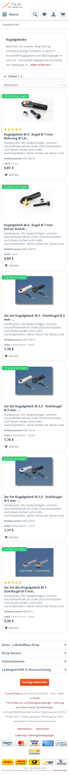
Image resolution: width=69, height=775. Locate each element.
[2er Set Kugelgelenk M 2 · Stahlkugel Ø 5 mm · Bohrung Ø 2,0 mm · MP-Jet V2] (34, 290)
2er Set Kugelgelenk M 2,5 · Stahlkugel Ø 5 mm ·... (33, 408)
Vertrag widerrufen (34, 682)
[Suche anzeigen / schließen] (35, 14)
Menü (13, 14)
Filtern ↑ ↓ (15, 76)
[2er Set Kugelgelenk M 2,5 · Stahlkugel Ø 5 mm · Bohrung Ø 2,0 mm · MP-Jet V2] (34, 381)
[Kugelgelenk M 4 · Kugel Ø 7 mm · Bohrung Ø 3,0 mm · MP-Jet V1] (34, 109)
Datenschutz (24, 728)
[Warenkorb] (63, 14)
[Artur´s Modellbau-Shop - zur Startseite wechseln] (13, 5)
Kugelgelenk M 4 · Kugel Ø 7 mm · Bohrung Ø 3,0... (29, 136)
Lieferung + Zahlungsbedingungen (34, 735)
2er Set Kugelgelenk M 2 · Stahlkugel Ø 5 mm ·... (34, 317)
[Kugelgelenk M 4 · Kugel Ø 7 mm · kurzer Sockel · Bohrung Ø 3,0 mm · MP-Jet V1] (34, 200)
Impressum (42, 728)
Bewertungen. (61, 770)
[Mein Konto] (53, 14)
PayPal (36, 698)
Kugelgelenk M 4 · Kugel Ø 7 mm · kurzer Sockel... (29, 227)
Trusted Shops (12, 693)
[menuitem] (10, 14)
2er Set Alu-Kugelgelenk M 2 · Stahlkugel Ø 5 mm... (26, 589)
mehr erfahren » (41, 65)
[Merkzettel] (44, 14)
